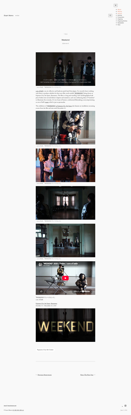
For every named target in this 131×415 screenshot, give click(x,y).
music (47, 102)
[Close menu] (116, 5)
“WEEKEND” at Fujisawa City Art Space (59, 106)
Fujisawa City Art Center (45, 350)
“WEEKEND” (78, 93)
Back (66, 34)
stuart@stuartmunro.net (10, 405)
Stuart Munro (8, 15)
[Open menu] (110, 15)
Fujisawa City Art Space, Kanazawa (46, 303)
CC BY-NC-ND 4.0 (18, 410)
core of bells (39, 91)
